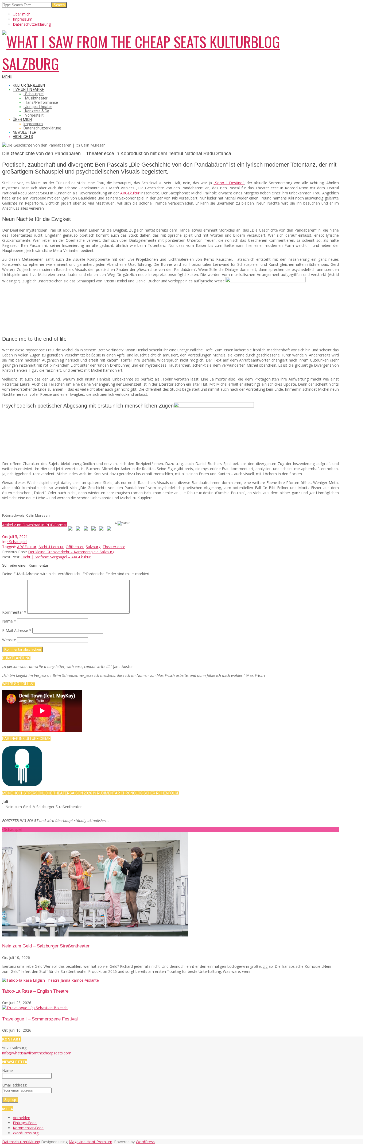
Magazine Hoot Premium (90, 1141)
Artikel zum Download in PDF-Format (34, 524)
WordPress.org (25, 1132)
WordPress (145, 1141)
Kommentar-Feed (28, 1127)
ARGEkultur (129, 192)
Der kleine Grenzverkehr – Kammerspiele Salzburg (71, 551)
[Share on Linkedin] (102, 529)
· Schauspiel (17, 541)
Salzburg (93, 546)
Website (9, 639)
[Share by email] (110, 529)
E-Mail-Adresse (16, 630)
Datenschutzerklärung (21, 1141)
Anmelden (21, 1117)
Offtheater (75, 546)
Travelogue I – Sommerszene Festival (40, 1019)
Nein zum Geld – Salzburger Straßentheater (46, 946)
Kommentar (14, 612)
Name (9, 621)
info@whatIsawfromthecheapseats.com (36, 1052)
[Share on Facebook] (71, 529)
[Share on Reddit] (87, 529)
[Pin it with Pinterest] (94, 529)
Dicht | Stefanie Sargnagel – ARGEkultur (56, 556)
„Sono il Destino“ (228, 182)
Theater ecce (114, 546)
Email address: (14, 1085)
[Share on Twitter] (79, 529)
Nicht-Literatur (51, 546)
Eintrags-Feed (25, 1122)
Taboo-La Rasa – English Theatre (35, 991)
